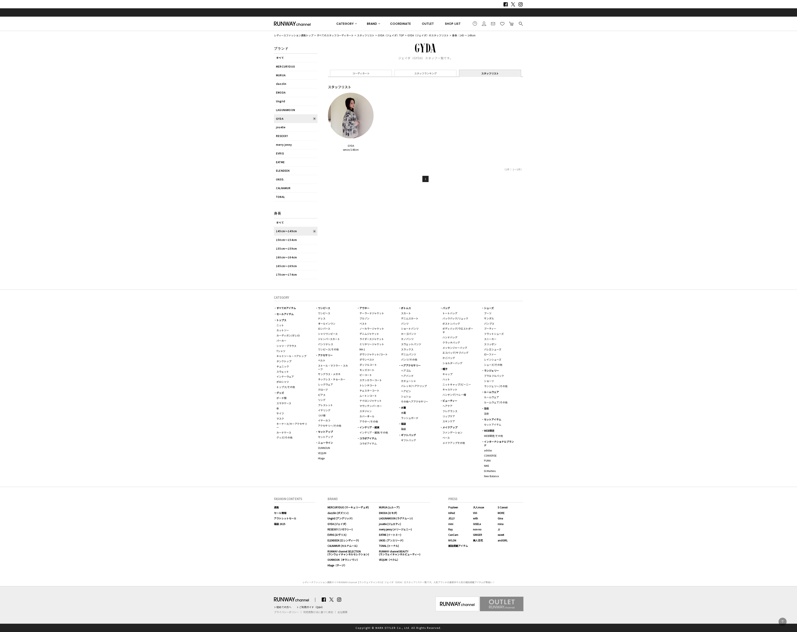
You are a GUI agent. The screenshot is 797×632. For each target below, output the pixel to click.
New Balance (491, 476)
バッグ (446, 308)
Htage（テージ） (337, 565)
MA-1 (362, 349)
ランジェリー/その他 (495, 386)
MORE (501, 513)
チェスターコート (369, 390)
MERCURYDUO (285, 66)
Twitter (513, 4)
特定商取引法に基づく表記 (318, 612)
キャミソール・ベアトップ (291, 356)
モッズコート (366, 370)
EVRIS (280, 153)
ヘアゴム (406, 370)
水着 (403, 407)
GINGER (477, 534)
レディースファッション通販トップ (293, 35)
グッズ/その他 (284, 437)
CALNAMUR (283, 188)
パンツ (405, 323)
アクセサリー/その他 (329, 425)
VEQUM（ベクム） (389, 559)
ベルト (321, 360)
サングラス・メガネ (329, 374)
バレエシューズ (492, 349)
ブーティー (490, 328)
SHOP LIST (453, 24)
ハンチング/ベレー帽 (454, 394)
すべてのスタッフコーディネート (335, 35)
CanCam (453, 534)
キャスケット (450, 389)
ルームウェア (491, 392)
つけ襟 (321, 415)
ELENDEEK (283, 170)
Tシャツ (280, 351)
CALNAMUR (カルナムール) (342, 545)
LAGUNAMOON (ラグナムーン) (396, 518)
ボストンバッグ (451, 323)
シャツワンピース (328, 333)
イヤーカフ (324, 420)
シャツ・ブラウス (286, 345)
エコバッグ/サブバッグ (455, 352)
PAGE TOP (783, 622)
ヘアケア (447, 406)
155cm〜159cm (286, 248)
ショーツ (489, 381)
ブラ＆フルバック (494, 375)
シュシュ (406, 396)
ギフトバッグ (408, 435)
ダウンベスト (366, 359)
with (475, 518)
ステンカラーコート (370, 380)
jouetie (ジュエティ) (390, 524)
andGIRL (503, 540)
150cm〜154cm (286, 239)
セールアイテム (285, 314)
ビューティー (450, 400)
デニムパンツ (408, 354)
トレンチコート (368, 385)
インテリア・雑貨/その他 (373, 432)
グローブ (323, 389)
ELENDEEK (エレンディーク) (343, 540)
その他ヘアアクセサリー (414, 401)
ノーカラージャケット (371, 328)
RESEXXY (282, 136)
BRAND (372, 24)
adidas (488, 450)
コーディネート (361, 73)
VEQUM (322, 453)
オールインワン (326, 323)
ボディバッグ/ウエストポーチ (458, 330)
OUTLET (428, 24)
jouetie (280, 127)
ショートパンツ (410, 328)
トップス (281, 320)
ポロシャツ (282, 381)
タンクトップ (283, 361)
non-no (477, 529)
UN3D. (280, 179)
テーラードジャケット (371, 313)
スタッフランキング (425, 73)
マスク (280, 418)
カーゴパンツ (408, 333)
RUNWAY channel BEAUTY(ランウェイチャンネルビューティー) (399, 552)
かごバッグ (449, 358)
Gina (500, 518)
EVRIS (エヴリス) (337, 534)
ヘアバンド (407, 375)
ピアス (321, 395)
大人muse (478, 507)
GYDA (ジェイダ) (337, 524)
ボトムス (406, 308)
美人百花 (478, 540)
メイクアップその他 (454, 443)
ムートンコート (368, 395)
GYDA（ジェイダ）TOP (391, 35)
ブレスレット (325, 405)
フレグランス (450, 411)
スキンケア (449, 421)
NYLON (452, 540)
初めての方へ (283, 607)
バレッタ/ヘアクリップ (414, 386)
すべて (280, 57)
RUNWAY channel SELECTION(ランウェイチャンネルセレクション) (348, 552)
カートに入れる (511, 23)
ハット (446, 379)
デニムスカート (409, 318)
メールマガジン (493, 23)
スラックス (407, 349)
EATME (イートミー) (390, 534)
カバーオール (366, 416)
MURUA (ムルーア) (389, 507)
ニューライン (325, 442)
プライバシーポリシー (286, 612)
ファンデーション (452, 432)
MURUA (281, 75)
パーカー (281, 340)
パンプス (489, 323)
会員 (484, 23)
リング (321, 400)
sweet (501, 534)
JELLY (451, 518)
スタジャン (365, 411)
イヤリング (324, 410)
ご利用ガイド (474, 23)
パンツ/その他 (409, 359)
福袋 (403, 423)
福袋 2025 (279, 524)
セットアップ (325, 431)
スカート (406, 313)
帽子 (445, 369)
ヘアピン (406, 391)
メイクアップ (450, 427)
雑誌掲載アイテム (458, 545)
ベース (446, 437)
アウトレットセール (285, 518)
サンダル (489, 318)
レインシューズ (492, 359)
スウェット (282, 371)
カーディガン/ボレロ (288, 335)
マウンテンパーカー (370, 406)
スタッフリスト (365, 35)
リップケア (449, 416)
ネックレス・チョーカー (331, 379)
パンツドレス (325, 344)
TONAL (280, 196)
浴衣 (486, 408)
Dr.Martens (490, 471)
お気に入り (502, 23)
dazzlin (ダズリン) (338, 513)
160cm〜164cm (286, 257)
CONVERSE (490, 455)
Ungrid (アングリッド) (340, 518)
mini (450, 524)
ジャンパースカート (329, 339)
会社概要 (342, 612)
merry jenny (284, 144)
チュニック (282, 366)
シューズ (489, 308)
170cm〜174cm (286, 274)
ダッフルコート (368, 364)
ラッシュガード (409, 418)
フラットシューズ (494, 333)
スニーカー (490, 339)
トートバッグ (450, 313)
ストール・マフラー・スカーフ (333, 367)
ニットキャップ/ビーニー (457, 384)
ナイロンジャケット (370, 400)
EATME (280, 162)
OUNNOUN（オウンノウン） (343, 559)
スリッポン (490, 344)
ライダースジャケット (371, 339)
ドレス (321, 318)
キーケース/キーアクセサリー (291, 425)
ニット (280, 325)
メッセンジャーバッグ (455, 347)
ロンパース (324, 328)
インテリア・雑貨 (369, 427)
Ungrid (280, 101)
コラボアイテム (368, 438)
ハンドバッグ (450, 337)
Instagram (520, 4)
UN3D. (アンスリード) (391, 540)
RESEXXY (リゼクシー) (340, 529)
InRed (451, 513)
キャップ (447, 374)
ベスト (363, 323)
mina (501, 524)
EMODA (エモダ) (388, 513)
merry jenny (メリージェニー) (395, 529)
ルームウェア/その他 (495, 402)
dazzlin (281, 83)
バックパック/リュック (455, 318)
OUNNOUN (324, 448)
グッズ (280, 392)
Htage (321, 458)
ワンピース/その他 (328, 349)
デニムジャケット (369, 333)
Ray (450, 529)
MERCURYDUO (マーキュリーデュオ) (348, 507)
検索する (520, 23)
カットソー (282, 330)
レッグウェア (325, 384)
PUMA (487, 460)
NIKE (486, 465)
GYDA (280, 118)
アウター (364, 308)
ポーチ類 (281, 398)
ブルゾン (364, 318)
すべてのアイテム (286, 308)
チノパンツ (407, 339)
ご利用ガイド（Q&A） (311, 607)
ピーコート (365, 375)
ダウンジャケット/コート (373, 354)
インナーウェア (285, 376)
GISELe (477, 524)
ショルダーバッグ (452, 363)
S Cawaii (503, 507)
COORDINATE (400, 24)
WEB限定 (489, 430)
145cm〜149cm (286, 231)
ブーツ (487, 313)
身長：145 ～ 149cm (464, 35)
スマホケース (283, 403)
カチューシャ (408, 381)
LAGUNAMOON (285, 110)
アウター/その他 (368, 421)
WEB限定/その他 (493, 435)
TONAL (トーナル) (389, 545)
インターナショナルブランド (499, 443)
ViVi (475, 513)
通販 (276, 507)
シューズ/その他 (493, 364)
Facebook (505, 4)
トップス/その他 (285, 387)
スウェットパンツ (411, 344)
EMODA (281, 92)
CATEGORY (345, 24)
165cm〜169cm (286, 266)
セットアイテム (492, 419)
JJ (499, 529)
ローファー (490, 354)
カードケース (283, 432)
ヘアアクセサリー (411, 365)
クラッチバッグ (451, 342)
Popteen (453, 507)
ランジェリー (491, 370)
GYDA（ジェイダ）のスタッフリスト (428, 35)
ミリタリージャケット (371, 344)
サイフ (280, 413)
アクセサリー (325, 355)
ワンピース (324, 308)
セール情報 (280, 513)
